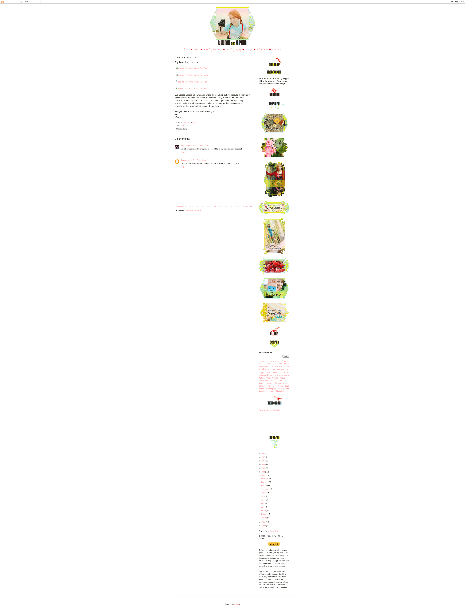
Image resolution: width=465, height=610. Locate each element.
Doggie (261, 373)
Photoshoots (263, 381)
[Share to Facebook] (184, 129)
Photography (284, 378)
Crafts (183, 125)
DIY (274, 370)
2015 (264, 457)
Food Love (277, 372)
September (265, 489)
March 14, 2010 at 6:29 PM (200, 145)
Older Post (248, 206)
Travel (286, 386)
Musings (286, 375)
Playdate (270, 383)
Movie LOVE (274, 375)
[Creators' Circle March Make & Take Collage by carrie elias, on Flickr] (192, 68)
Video (261, 388)
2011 (263, 472)
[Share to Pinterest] (186, 129)
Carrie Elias (274, 531)
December (265, 479)
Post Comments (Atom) (193, 211)
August (264, 493)
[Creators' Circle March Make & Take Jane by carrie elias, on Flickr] (191, 82)
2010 (264, 476)
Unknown (184, 160)
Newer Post (180, 206)
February (264, 514)
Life (267, 375)
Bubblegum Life (266, 366)
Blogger (236, 604)
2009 (264, 522)
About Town (280, 361)
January (264, 518)
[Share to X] (181, 129)
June (263, 500)
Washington (271, 388)
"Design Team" (264, 361)
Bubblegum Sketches (282, 367)
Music (281, 375)
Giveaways (262, 375)
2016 (264, 454)
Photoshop (273, 381)
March (263, 511)
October (264, 486)
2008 (264, 526)
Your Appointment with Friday (274, 390)
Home (214, 206)
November (265, 482)
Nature (262, 378)
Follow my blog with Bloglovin (269, 410)
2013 (263, 465)
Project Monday (282, 383)
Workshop (281, 389)
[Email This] (177, 129)
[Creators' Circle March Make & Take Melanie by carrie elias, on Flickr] (192, 75)
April (263, 507)
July (262, 496)
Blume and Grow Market (277, 364)
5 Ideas (272, 361)
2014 (264, 461)
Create (270, 370)
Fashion (268, 373)
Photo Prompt (272, 378)
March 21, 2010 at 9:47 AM (197, 160)
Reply (183, 152)
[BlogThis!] (179, 129)
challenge (284, 391)
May (263, 503)
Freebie (286, 373)
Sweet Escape (185, 145)
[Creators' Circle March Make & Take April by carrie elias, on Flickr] (191, 88)
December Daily (283, 370)
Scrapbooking (264, 386)
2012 (264, 468)
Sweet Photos (277, 386)
